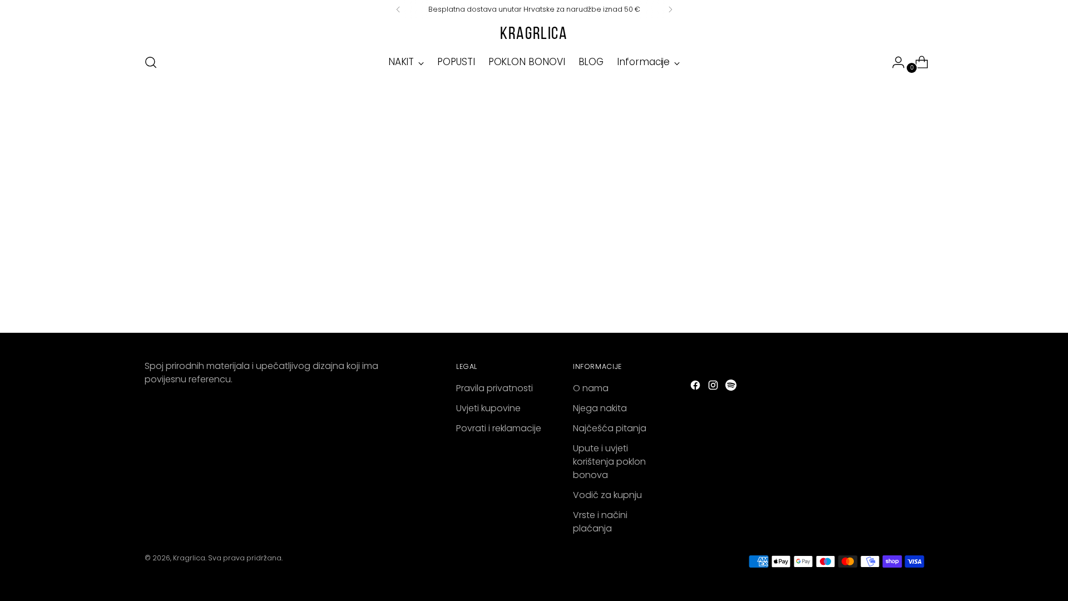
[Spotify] (732, 387)
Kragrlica (189, 558)
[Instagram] (714, 387)
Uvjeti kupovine (488, 408)
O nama (591, 388)
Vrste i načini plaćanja (600, 522)
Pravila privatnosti (494, 388)
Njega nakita (600, 408)
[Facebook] (696, 387)
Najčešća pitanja (609, 428)
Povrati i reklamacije (498, 428)
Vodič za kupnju (607, 495)
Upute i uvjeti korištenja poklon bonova (609, 461)
